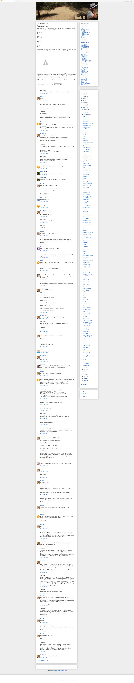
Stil (84, 295)
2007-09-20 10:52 (44, 270)
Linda (41, 121)
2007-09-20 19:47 (44, 433)
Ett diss (84, 286)
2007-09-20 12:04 (44, 312)
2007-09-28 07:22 (44, 657)
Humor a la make (87, 165)
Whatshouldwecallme (85, 83)
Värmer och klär (86, 325)
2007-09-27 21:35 (44, 651)
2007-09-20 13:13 (44, 331)
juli (84, 371)
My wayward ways (85, 64)
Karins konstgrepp (85, 52)
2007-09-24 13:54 (44, 593)
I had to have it (86, 194)
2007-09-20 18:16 (44, 385)
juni (84, 373)
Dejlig (84, 282)
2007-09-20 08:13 (44, 142)
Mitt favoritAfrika (86, 118)
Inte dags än (86, 279)
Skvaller (85, 209)
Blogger (72, 680)
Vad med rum (86, 333)
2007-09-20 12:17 (44, 318)
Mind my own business (86, 60)
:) (83, 343)
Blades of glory (86, 313)
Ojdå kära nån (86, 329)
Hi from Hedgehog (87, 190)
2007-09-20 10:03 (44, 222)
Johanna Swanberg (85, 50)
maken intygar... (86, 318)
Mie (41, 260)
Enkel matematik (86, 156)
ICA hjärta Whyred (87, 207)
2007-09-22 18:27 (44, 528)
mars (85, 378)
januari (85, 382)
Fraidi (82, 43)
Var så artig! (83, 81)
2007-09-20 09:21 (44, 216)
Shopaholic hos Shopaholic (86, 132)
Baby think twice (86, 181)
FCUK (84, 259)
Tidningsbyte (86, 218)
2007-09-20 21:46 (44, 471)
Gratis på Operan (87, 185)
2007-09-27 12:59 (44, 631)
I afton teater (86, 163)
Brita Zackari (83, 31)
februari (85, 380)
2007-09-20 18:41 (44, 398)
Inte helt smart (86, 281)
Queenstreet (83, 70)
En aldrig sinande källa (88, 232)
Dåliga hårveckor (87, 301)
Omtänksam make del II (88, 123)
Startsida (57, 667)
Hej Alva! (85, 293)
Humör (84, 297)
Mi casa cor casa (86, 222)
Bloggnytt (85, 271)
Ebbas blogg (83, 36)
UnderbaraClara (84, 79)
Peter (41, 364)
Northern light (84, 65)
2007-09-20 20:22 (44, 459)
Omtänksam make (87, 125)
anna (41, 204)
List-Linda (85, 299)
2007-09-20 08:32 (44, 168)
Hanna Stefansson (85, 46)
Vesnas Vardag (84, 82)
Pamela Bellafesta (85, 68)
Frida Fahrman (84, 44)
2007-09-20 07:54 (44, 100)
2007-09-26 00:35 (44, 616)
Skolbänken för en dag (88, 249)
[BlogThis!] (56, 84)
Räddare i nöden (87, 284)
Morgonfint (85, 121)
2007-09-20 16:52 (44, 369)
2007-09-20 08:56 (44, 195)
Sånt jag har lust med (87, 147)
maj (84, 374)
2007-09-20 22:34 (44, 477)
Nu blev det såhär (87, 234)
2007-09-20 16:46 (44, 361)
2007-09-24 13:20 (44, 557)
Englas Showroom (85, 42)
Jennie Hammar (84, 48)
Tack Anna (85, 145)
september (86, 114)
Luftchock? (85, 213)
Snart (84, 342)
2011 (84, 100)
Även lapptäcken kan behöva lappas (87, 323)
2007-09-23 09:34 (44, 546)
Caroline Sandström (85, 32)
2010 (84, 102)
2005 (84, 386)
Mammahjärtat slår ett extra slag (88, 197)
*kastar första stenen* (87, 169)
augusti (85, 369)
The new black (86, 149)
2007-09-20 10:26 (44, 250)
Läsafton (85, 305)
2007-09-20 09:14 (44, 201)
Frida (41, 231)
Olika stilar (85, 246)
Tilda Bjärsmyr (84, 78)
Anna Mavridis (84, 25)
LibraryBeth (83, 54)
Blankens (83, 30)
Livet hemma (84, 56)
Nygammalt (85, 331)
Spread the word (86, 345)
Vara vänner (86, 130)
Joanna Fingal (84, 49)
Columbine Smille (85, 34)
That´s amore (86, 363)
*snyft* (84, 277)
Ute (84, 116)
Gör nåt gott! (86, 151)
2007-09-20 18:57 (44, 410)
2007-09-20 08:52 (44, 174)
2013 (84, 96)
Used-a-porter (84, 80)
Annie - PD (42, 171)
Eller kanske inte (84, 39)
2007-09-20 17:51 (44, 375)
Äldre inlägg (73, 667)
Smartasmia (43, 165)
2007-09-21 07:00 (44, 484)
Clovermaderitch (84, 33)
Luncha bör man (86, 340)
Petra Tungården (84, 67)
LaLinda (83, 53)
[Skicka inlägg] (52, 84)
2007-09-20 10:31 (44, 264)
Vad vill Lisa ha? (86, 266)
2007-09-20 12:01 (44, 285)
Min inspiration (84, 59)
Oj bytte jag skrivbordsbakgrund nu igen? (88, 159)
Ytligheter (83, 84)
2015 (84, 93)
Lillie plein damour (44, 197)
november (86, 111)
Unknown (85, 396)
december (86, 109)
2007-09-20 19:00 (44, 418)
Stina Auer (83, 74)
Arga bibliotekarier (87, 288)
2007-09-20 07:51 (44, 93)
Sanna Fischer (84, 72)
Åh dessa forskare (87, 248)
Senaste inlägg (40, 667)
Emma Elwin (83, 40)
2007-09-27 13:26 (44, 640)
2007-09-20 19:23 (44, 424)
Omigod (85, 230)
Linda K (42, 96)
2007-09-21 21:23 (44, 494)
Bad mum (85, 176)
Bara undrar (85, 311)
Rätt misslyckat (86, 192)
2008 (84, 105)
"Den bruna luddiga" (87, 320)
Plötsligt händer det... (87, 183)
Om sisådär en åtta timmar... (87, 238)
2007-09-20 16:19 (44, 352)
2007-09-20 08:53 (44, 181)
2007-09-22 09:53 (44, 503)
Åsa (41, 461)
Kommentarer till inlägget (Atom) (60, 670)
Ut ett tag (85, 134)
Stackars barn (86, 187)
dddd (41, 349)
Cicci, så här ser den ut (88, 307)
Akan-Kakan (43, 273)
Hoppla (85, 204)
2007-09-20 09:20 (44, 207)
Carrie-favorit (86, 347)
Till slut (84, 244)
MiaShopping (84, 58)
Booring (85, 367)
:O (83, 228)
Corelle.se (83, 35)
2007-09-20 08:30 (44, 153)
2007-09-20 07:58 (44, 108)
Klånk (84, 292)
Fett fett (84, 227)
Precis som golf (86, 272)
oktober (85, 112)
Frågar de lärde (86, 264)
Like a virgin (86, 257)
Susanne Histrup (84, 75)
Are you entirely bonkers (86, 27)
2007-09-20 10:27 (44, 257)
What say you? (86, 309)
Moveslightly (83, 62)
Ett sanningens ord (87, 351)
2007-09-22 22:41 (44, 538)
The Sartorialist (84, 77)
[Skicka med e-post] (55, 84)
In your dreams (86, 120)
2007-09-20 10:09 (44, 229)
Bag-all (82, 28)
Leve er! (85, 189)
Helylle (84, 178)
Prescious (85, 242)
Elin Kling (83, 37)
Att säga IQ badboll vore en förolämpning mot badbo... (88, 357)
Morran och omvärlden (86, 61)
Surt (84, 253)
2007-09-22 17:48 (44, 522)
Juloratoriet (85, 144)
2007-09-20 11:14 (44, 279)
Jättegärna (85, 211)
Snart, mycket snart (87, 214)
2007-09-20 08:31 (44, 162)
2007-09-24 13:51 (44, 586)
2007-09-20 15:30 (44, 346)
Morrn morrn (86, 365)
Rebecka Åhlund (84, 71)
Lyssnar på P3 (86, 262)
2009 (84, 104)
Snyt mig (85, 349)
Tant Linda (85, 236)
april (85, 376)
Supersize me (86, 140)
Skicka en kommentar (43, 660)
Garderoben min (84, 45)
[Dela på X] (58, 84)
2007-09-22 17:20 (44, 511)
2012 (84, 98)
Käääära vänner (86, 359)
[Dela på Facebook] (59, 84)
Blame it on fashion (85, 29)
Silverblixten (86, 290)
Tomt (84, 338)
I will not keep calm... (85, 47)
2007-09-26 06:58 (44, 622)
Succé (84, 314)
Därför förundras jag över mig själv (87, 336)
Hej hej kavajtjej (86, 240)
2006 (84, 384)
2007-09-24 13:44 (44, 572)
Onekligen (83, 66)
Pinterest (83, 69)
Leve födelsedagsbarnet (88, 303)
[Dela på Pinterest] (61, 84)
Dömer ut (85, 251)
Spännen (85, 216)
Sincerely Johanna (44, 625)
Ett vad (84, 161)
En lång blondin (84, 41)
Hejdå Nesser (86, 174)
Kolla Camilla (86, 199)
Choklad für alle (86, 220)
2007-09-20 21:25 (44, 465)
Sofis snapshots (84, 73)
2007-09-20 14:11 (44, 340)
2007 (84, 107)
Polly (41, 377)
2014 (84, 95)
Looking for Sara (84, 57)
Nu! (84, 167)
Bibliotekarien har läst (88, 142)
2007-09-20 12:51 (44, 325)
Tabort (84, 136)
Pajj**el (85, 316)
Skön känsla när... (87, 170)
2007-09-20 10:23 (44, 244)
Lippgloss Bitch (84, 55)
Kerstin (42, 246)
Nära (84, 138)
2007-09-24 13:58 (44, 605)
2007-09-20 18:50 (44, 404)
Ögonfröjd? (85, 180)
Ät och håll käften (87, 205)
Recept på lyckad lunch (88, 260)
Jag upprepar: (86, 172)
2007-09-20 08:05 (44, 119)
